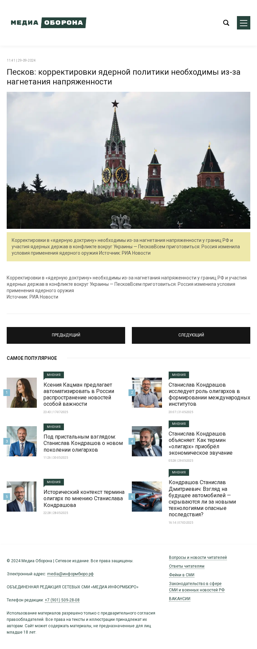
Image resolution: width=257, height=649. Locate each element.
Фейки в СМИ (181, 575)
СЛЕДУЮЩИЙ (191, 332)
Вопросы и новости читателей (198, 557)
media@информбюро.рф (70, 574)
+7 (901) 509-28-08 (62, 600)
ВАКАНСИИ (179, 598)
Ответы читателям (186, 566)
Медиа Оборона (47, 22)
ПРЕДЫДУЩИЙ (66, 332)
